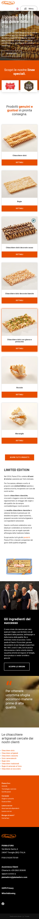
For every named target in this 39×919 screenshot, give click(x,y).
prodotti (27, 537)
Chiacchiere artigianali (10, 753)
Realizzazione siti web (16, 916)
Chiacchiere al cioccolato (11, 769)
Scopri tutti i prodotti (19, 457)
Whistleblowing (8, 893)
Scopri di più (11, 53)
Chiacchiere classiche (10, 756)
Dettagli (19, 162)
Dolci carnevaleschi (9, 758)
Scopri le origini (17, 666)
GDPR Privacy (8, 888)
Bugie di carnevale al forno (12, 766)
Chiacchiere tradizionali (10, 764)
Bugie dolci (6, 761)
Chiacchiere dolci (8, 751)
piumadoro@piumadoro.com (14, 877)
